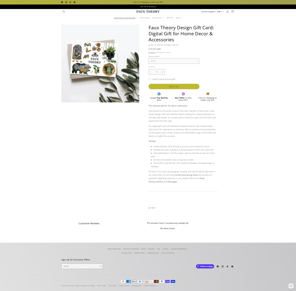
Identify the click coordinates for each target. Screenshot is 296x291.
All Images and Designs (87, 285)
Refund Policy (139, 253)
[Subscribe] (100, 266)
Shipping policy (137, 285)
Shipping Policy (153, 253)
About (144, 249)
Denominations (154, 56)
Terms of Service (167, 253)
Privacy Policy (127, 253)
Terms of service (124, 285)
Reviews (151, 249)
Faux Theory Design (73, 285)
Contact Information (179, 249)
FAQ (158, 249)
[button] (63, 11)
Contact (165, 249)
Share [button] (153, 208)
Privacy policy (112, 285)
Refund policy (101, 285)
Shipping (152, 52)
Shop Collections (114, 249)
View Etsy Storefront (131, 249)
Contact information (150, 285)
